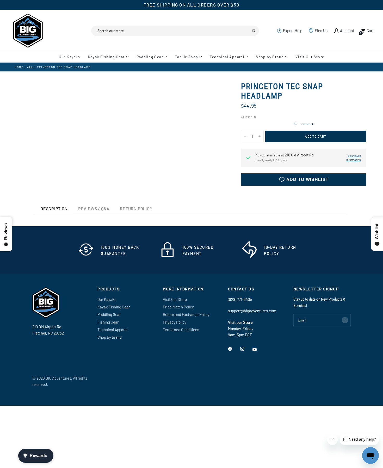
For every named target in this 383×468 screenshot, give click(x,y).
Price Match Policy (178, 307)
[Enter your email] (345, 320)
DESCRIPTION (54, 208)
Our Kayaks (69, 56)
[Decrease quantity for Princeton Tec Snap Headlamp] (245, 136)
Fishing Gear (108, 322)
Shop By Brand (109, 337)
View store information (353, 158)
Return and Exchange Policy (186, 314)
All (30, 67)
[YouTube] (258, 349)
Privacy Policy (174, 322)
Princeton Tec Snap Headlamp (64, 67)
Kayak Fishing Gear (106, 56)
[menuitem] (71, 57)
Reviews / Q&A (93, 208)
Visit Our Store (309, 56)
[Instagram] (246, 349)
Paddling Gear (150, 56)
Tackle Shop (186, 56)
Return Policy (136, 208)
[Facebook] (233, 349)
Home (19, 67)
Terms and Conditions (181, 329)
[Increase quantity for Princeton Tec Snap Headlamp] (259, 136)
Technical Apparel (227, 56)
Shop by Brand (270, 56)
